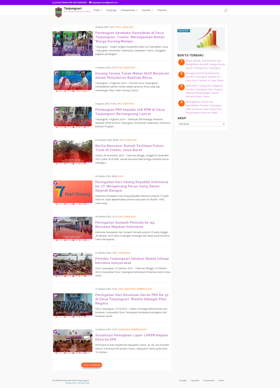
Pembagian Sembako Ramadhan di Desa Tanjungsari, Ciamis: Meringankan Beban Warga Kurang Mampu (130, 37)
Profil (96, 10)
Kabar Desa (127, 27)
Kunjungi (112, 10)
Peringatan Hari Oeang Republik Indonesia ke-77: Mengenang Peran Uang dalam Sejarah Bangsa (131, 186)
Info (119, 27)
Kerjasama (209, 380)
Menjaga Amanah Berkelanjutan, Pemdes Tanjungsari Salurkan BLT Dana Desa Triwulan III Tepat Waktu (205, 77)
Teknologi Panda (83, 383)
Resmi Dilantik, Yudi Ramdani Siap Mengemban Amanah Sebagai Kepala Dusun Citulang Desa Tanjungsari (205, 64)
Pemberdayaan (144, 289)
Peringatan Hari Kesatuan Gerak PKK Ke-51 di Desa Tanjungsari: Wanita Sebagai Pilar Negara (132, 299)
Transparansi (128, 10)
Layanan (195, 380)
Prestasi (162, 10)
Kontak (146, 10)
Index (221, 380)
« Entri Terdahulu (91, 364)
